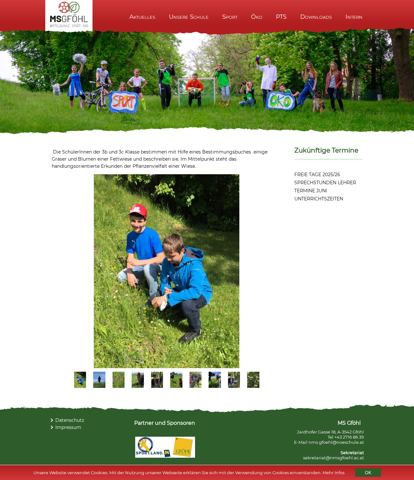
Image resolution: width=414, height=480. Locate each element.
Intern (354, 16)
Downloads (316, 16)
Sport (229, 16)
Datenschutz (69, 420)
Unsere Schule (189, 16)
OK (368, 472)
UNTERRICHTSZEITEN (318, 199)
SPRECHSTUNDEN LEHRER (325, 183)
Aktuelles (142, 16)
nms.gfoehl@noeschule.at (336, 442)
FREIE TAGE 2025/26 (317, 174)
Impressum (68, 427)
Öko (256, 16)
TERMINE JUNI (310, 191)
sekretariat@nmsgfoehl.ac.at (333, 457)
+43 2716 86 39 (349, 437)
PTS (281, 16)
